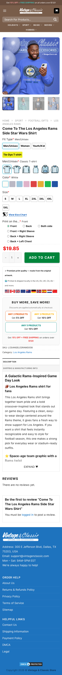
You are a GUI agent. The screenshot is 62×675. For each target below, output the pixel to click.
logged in (28, 514)
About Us (8, 583)
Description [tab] (9, 362)
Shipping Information (15, 631)
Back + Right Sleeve (22, 236)
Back (29, 226)
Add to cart (42, 258)
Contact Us (9, 624)
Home (5, 120)
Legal (5, 651)
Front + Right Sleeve (22, 231)
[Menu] (4, 11)
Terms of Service (13, 603)
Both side (46, 226)
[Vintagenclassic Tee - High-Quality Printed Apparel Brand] (31, 11)
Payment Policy (12, 638)
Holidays (13, 25)
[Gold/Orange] (41, 184)
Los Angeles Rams (22, 352)
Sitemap (7, 609)
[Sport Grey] (12, 184)
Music (36, 25)
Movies (48, 25)
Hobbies (30, 30)
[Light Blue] (20, 184)
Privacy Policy (11, 596)
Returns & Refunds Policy (18, 589)
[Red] (34, 184)
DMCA (6, 644)
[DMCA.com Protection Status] (31, 663)
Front (13, 226)
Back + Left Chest (21, 241)
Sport (25, 25)
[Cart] (56, 11)
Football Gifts (38, 120)
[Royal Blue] (55, 184)
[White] (5, 184)
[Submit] (55, 19)
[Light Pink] (27, 184)
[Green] (48, 184)
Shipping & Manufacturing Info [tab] (20, 368)
